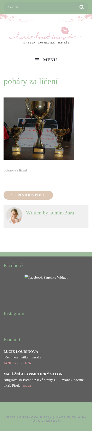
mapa (27, 385)
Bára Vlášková (45, 420)
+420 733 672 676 (17, 363)
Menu (50, 60)
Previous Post (30, 195)
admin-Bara (62, 213)
